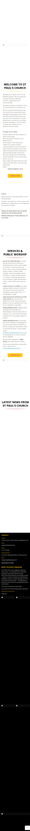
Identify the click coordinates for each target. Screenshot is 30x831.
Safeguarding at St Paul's (7, 562)
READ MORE (14, 449)
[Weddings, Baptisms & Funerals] (15, 185)
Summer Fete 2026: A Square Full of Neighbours (15, 433)
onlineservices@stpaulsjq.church (13, 333)
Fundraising (9, 437)
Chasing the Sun (15, 514)
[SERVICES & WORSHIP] (15, 180)
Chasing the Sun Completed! (15, 474)
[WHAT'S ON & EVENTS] (15, 185)
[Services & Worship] (15, 180)
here (4, 118)
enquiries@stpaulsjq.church (11, 348)
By (15, 437)
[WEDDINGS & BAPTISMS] (15, 189)
